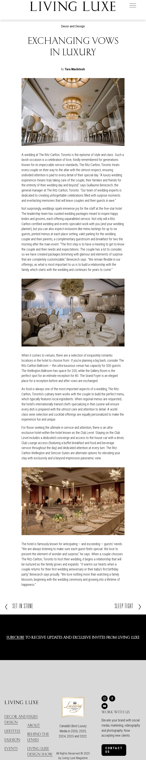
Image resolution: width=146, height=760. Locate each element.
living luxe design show (40, 751)
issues (32, 716)
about (33, 725)
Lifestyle (12, 730)
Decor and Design (73, 26)
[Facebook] (112, 698)
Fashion (12, 739)
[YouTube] (105, 706)
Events (11, 748)
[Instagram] (105, 698)
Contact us (114, 750)
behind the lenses (38, 737)
